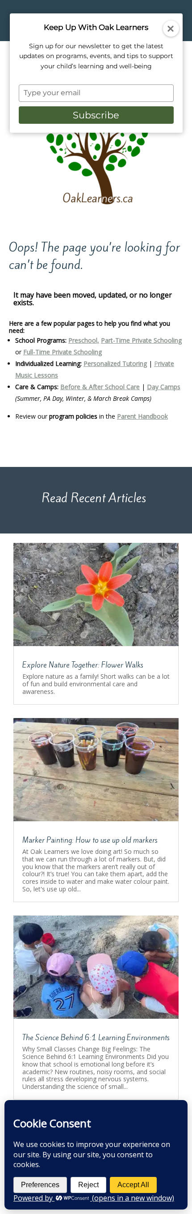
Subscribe (96, 115)
